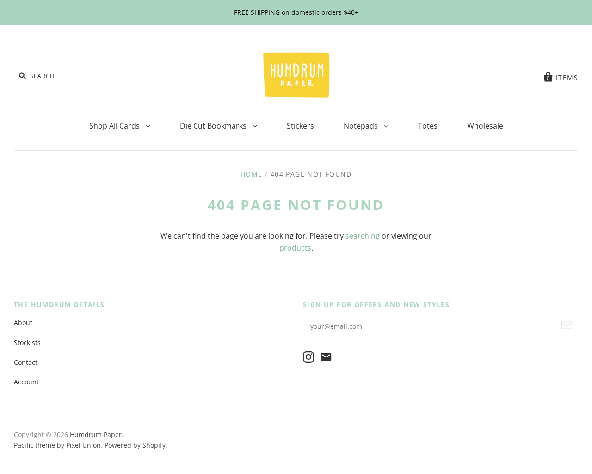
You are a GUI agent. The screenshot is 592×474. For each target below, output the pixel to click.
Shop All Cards (115, 126)
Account (26, 381)
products (295, 248)
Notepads (362, 126)
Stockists (27, 342)
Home (251, 174)
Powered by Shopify (135, 445)
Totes (428, 126)
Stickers (300, 126)
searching (362, 236)
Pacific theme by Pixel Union (57, 445)
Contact (25, 362)
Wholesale (485, 126)
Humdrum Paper (96, 434)
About (23, 322)
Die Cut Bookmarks (214, 126)
